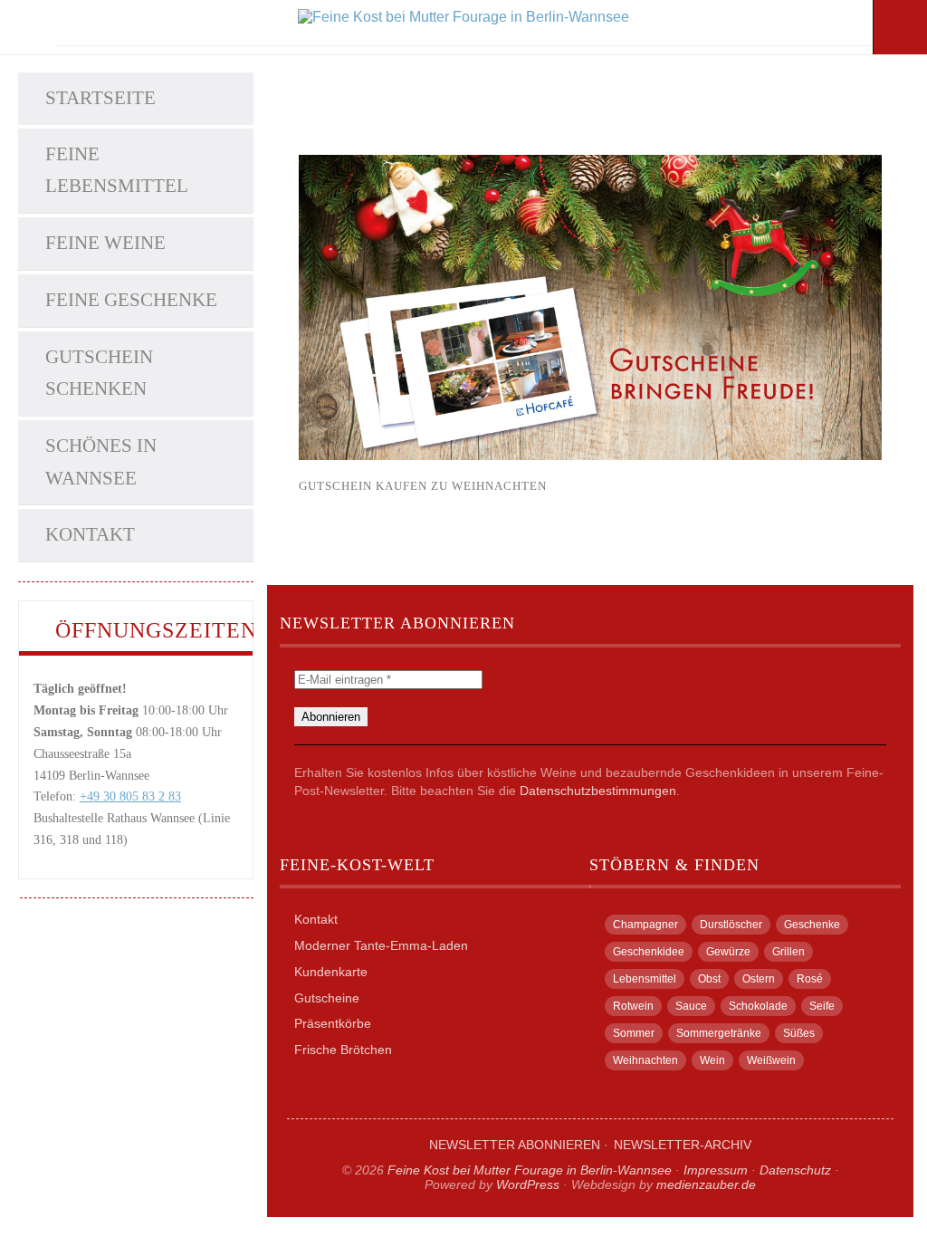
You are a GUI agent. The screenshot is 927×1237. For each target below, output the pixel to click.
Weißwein (771, 1060)
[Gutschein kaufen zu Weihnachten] (590, 455)
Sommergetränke (718, 1033)
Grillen (788, 951)
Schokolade (758, 1006)
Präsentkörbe (332, 1023)
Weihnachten (645, 1060)
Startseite (100, 98)
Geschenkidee (648, 951)
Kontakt (90, 534)
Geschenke (812, 924)
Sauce (691, 1006)
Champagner (645, 924)
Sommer (634, 1033)
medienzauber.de (706, 1184)
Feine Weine (105, 243)
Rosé (810, 979)
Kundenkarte (331, 971)
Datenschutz (795, 1170)
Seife (822, 1006)
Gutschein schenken (99, 373)
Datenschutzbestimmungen (598, 790)
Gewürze (728, 951)
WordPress (527, 1184)
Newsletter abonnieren (514, 1144)
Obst (709, 979)
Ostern (758, 979)
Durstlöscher (731, 924)
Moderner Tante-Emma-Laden (381, 945)
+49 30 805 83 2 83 (130, 796)
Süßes (799, 1033)
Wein (712, 1060)
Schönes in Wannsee (101, 462)
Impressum (715, 1170)
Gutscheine (326, 998)
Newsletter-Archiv (682, 1144)
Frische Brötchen (343, 1049)
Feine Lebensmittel (116, 170)
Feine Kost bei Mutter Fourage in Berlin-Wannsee (529, 1170)
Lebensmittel (644, 979)
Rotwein (633, 1006)
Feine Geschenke (131, 300)
